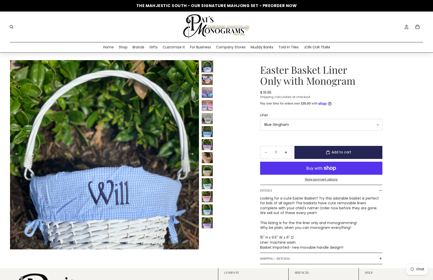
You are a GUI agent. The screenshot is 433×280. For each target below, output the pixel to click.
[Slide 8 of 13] (207, 157)
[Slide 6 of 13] (207, 131)
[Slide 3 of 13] (207, 92)
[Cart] (417, 26)
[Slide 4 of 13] (207, 105)
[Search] (11, 26)
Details (266, 190)
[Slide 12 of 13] (207, 209)
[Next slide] (193, 154)
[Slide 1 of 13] (207, 66)
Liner (264, 115)
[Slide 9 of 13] (207, 170)
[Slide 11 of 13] (207, 196)
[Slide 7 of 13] (207, 144)
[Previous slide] (15, 154)
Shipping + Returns (275, 258)
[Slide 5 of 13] (207, 118)
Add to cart (341, 152)
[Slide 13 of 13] (207, 222)
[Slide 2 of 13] (207, 79)
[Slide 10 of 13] (207, 183)
